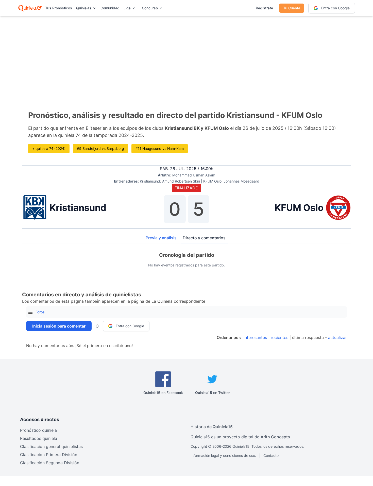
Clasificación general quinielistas (51, 446)
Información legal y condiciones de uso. (223, 455)
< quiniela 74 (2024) (48, 148)
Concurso (150, 8)
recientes (279, 337)
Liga (127, 8)
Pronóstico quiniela (38, 430)
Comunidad (110, 8)
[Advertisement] (186, 55)
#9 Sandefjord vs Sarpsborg (100, 148)
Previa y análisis (161, 237)
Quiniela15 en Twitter (212, 392)
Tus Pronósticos (58, 8)
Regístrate (264, 8)
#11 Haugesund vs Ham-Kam (159, 148)
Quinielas (83, 8)
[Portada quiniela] (30, 8)
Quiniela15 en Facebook (163, 392)
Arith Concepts (275, 436)
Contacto (271, 455)
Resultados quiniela (38, 438)
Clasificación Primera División (48, 454)
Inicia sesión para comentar (59, 326)
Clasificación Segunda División (49, 462)
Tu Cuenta (291, 8)
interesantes (255, 337)
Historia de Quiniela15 (212, 426)
